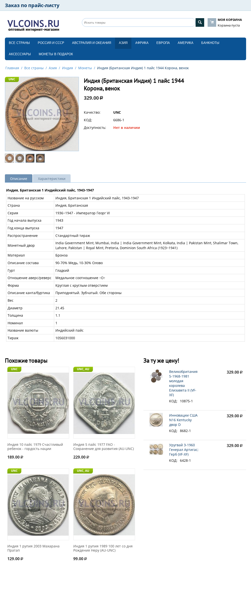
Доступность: (95, 127)
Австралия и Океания (91, 43)
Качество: (92, 112)
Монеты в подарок (56, 54)
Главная (12, 68)
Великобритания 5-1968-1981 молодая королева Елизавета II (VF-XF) (183, 383)
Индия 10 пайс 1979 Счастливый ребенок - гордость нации (35, 447)
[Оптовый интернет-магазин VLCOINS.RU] (33, 24)
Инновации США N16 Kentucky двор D (183, 420)
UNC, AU (83, 369)
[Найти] (200, 22)
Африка (142, 43)
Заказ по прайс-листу (32, 5)
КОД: (88, 120)
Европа (163, 43)
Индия (67, 68)
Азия (123, 43)
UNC (12, 79)
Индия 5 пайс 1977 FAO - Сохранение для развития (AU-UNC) (103, 447)
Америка (185, 43)
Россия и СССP (51, 43)
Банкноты (210, 43)
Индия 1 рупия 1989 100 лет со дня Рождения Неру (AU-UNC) (103, 548)
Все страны (19, 43)
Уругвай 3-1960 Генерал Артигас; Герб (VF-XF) (184, 450)
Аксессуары (20, 54)
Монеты (85, 68)
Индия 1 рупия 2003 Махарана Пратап (33, 548)
